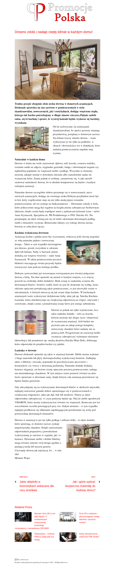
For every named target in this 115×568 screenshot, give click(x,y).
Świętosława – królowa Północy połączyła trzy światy (44, 537)
